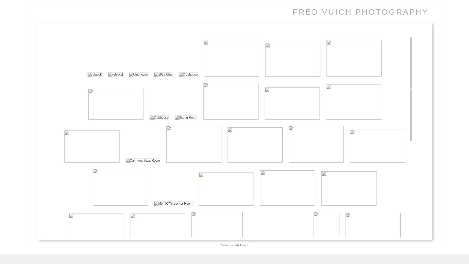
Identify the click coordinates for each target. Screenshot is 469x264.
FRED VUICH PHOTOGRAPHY (361, 12)
